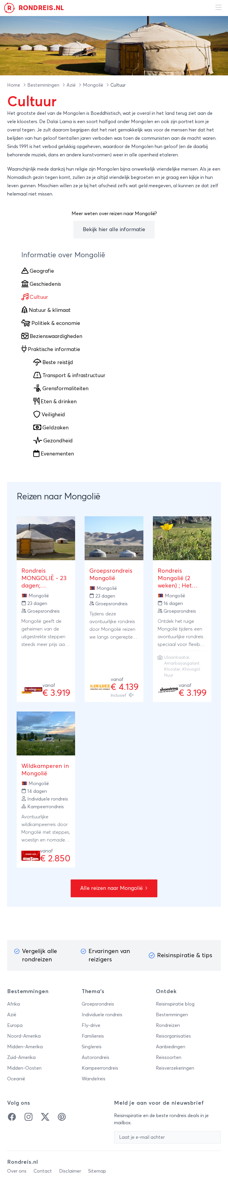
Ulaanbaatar (176, 657)
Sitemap (97, 1171)
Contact (43, 1171)
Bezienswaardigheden (56, 336)
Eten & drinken (59, 401)
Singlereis (92, 1046)
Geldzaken (55, 428)
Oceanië (16, 1078)
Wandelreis (93, 1078)
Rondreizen (168, 1025)
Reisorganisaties (173, 1036)
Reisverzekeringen (175, 1068)
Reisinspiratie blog (175, 1004)
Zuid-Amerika (21, 1057)
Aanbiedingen (170, 1046)
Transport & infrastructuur (73, 375)
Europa (15, 1025)
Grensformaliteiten (65, 388)
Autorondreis (95, 1057)
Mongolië (93, 85)
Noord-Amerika (24, 1036)
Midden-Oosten (24, 1068)
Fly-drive (91, 1025)
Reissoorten (168, 1057)
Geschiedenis (45, 284)
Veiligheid (53, 414)
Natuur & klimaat (50, 310)
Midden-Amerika (25, 1046)
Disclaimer (70, 1171)
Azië (71, 85)
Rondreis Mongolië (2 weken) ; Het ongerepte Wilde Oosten (181, 586)
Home (14, 85)
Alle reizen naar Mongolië (112, 888)
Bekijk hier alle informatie (114, 229)
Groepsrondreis (98, 1004)
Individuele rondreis (102, 1014)
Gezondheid (58, 441)
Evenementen (57, 454)
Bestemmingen (44, 85)
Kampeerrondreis (100, 1068)
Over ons (16, 1171)
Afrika (13, 1004)
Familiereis (93, 1036)
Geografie (42, 271)
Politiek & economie (55, 323)
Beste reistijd (57, 362)
